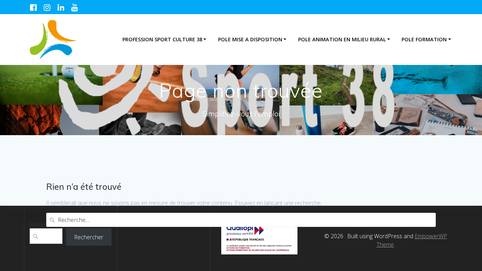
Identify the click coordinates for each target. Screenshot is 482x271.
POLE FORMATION (424, 39)
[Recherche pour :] (240, 220)
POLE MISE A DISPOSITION (250, 39)
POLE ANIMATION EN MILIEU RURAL (342, 39)
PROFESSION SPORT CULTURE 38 (162, 39)
